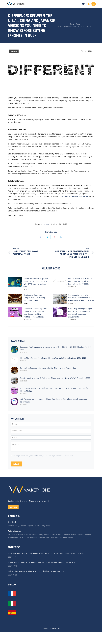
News (78, 24)
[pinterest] (54, 237)
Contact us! (13, 507)
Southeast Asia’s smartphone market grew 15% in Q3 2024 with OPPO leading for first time (45, 553)
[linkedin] (61, 237)
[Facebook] (41, 237)
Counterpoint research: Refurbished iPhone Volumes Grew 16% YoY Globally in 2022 (81, 298)
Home (72, 24)
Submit (16, 464)
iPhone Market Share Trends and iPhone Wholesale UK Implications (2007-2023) (80, 281)
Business (14, 51)
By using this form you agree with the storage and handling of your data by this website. (43, 456)
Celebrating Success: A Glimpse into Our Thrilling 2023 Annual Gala (34, 298)
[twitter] (47, 237)
